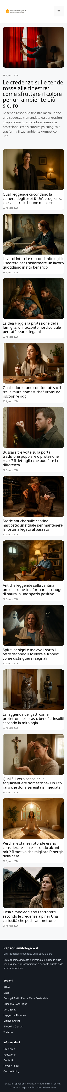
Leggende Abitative (14, 1015)
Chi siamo (9, 1049)
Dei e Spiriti (9, 1009)
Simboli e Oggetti (13, 1026)
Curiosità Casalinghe (15, 1003)
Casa (6, 992)
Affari (6, 987)
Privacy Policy (11, 1065)
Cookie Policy (11, 1071)
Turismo (8, 1032)
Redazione (9, 1054)
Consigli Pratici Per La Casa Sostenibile (25, 998)
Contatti (8, 1060)
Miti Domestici (11, 1020)
